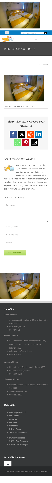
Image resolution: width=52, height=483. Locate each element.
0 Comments (30, 106)
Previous (44, 64)
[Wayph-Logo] (8, 36)
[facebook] (7, 32)
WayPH (8, 106)
